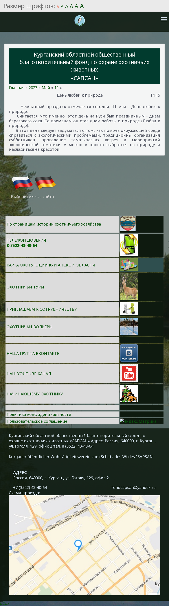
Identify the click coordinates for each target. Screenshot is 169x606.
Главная (16, 87)
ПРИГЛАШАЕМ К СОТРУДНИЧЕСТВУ (42, 309)
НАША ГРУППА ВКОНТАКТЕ (33, 353)
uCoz (4, 603)
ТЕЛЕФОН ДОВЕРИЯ (26, 240)
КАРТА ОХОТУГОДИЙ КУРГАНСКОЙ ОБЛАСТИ (51, 265)
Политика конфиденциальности (39, 414)
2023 (33, 87)
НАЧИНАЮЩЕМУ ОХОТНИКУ (35, 394)
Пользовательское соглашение (37, 421)
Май (46, 87)
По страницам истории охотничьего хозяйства (54, 224)
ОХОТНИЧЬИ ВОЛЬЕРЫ (29, 326)
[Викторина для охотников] (128, 229)
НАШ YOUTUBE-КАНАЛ (29, 373)
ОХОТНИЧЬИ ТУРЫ (25, 287)
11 (56, 87)
